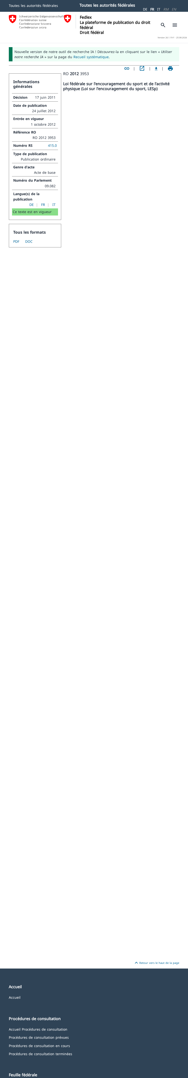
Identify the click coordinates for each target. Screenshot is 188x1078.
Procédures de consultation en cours (39, 1045)
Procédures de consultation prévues (39, 1037)
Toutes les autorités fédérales (33, 5)
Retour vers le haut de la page (156, 963)
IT (158, 9)
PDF (16, 241)
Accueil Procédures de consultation (38, 1029)
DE (145, 9)
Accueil (15, 997)
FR (152, 9)
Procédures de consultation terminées (40, 1053)
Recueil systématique (91, 56)
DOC (29, 241)
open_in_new (142, 68)
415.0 (52, 145)
